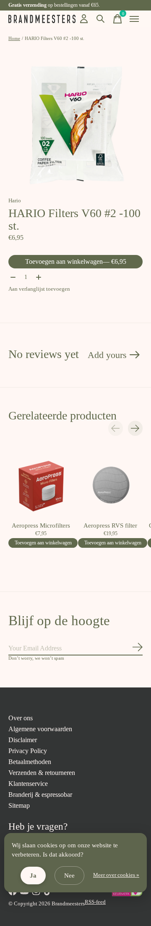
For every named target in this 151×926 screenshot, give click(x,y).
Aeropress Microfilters (41, 525)
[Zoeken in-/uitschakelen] (100, 19)
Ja (33, 875)
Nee (69, 875)
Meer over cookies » (116, 875)
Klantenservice (28, 783)
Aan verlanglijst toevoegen (39, 289)
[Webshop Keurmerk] (127, 894)
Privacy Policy (27, 750)
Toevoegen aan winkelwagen (75, 261)
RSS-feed (95, 902)
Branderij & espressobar (40, 794)
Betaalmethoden (29, 761)
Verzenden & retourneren (41, 772)
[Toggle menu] (134, 19)
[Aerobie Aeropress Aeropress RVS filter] (110, 485)
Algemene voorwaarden (40, 728)
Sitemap (19, 805)
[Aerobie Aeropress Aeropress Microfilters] (40, 485)
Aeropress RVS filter (110, 525)
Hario (14, 200)
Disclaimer (22, 739)
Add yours (107, 355)
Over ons (20, 718)
